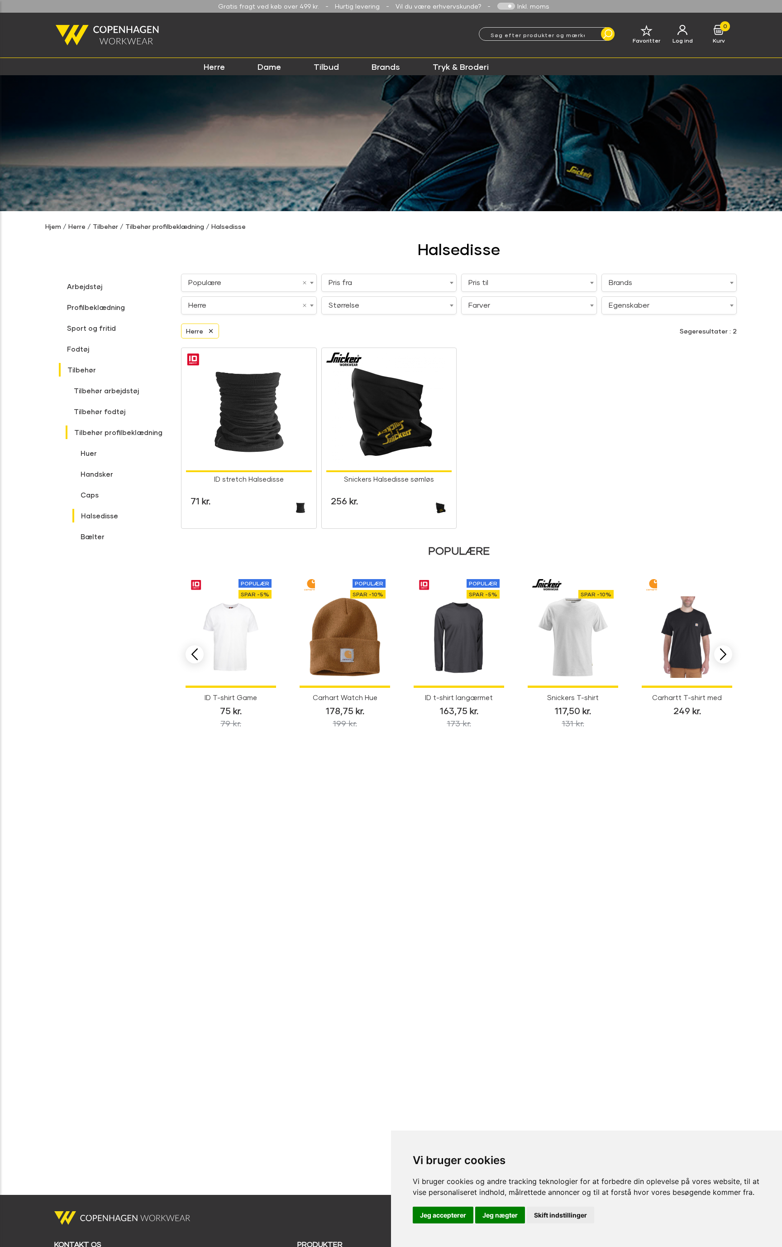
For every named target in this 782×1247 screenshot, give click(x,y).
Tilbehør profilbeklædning (164, 226)
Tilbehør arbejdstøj (106, 391)
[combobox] (249, 283)
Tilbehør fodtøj (99, 411)
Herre (214, 67)
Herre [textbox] (197, 304)
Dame (269, 67)
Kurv (719, 40)
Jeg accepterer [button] (443, 1215)
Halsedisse (228, 226)
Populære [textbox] (204, 282)
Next (723, 654)
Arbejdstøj (84, 286)
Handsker (97, 474)
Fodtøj (78, 349)
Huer (89, 453)
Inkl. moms (533, 6)
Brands (386, 67)
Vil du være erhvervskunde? (438, 6)
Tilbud (326, 67)
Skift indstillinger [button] (560, 1215)
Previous (195, 654)
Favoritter (646, 40)
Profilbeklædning (96, 307)
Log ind (682, 40)
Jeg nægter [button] (500, 1215)
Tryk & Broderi (461, 67)
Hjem (53, 226)
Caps (90, 495)
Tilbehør (105, 226)
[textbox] (389, 282)
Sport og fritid (91, 328)
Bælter (93, 536)
